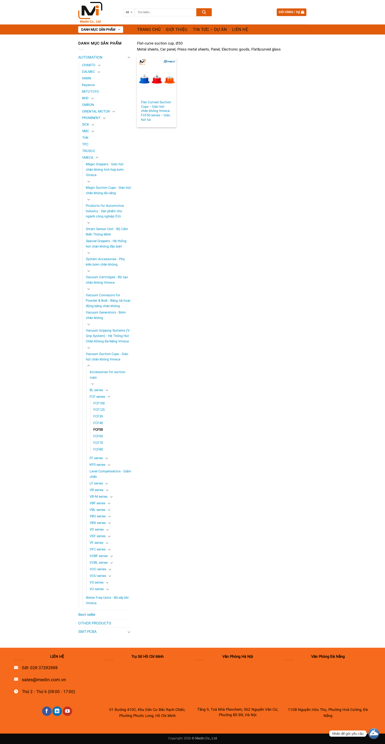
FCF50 (98, 429)
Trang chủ (149, 29)
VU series (97, 589)
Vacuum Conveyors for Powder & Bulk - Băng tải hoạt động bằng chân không (108, 300)
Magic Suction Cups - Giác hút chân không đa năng (108, 190)
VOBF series (99, 556)
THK (85, 138)
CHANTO (88, 65)
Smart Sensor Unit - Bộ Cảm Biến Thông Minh (107, 231)
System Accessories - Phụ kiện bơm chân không (105, 261)
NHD (85, 98)
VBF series (97, 503)
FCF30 (98, 416)
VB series (96, 490)
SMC (85, 131)
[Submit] (204, 12)
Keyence (88, 85)
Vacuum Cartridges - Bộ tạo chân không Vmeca (107, 279)
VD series (97, 529)
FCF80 (98, 449)
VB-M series (98, 496)
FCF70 (98, 443)
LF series (96, 483)
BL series (96, 390)
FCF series (97, 397)
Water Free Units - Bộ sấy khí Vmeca (107, 600)
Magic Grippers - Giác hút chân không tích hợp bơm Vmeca (105, 169)
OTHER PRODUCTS (94, 623)
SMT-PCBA (87, 631)
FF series (96, 458)
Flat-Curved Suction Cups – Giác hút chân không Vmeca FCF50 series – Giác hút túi (156, 111)
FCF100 (99, 403)
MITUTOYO (90, 91)
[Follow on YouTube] (67, 711)
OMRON (88, 105)
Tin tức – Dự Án (210, 29)
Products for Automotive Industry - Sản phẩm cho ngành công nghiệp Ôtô (105, 211)
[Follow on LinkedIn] (57, 711)
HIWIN (86, 78)
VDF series (97, 536)
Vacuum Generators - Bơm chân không (106, 315)
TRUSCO (88, 151)
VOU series (98, 576)
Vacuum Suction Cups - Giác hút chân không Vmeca (107, 356)
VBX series (98, 523)
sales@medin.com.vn (44, 679)
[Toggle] (129, 57)
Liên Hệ (240, 29)
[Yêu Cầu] (373, 733)
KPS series (97, 465)
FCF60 (98, 436)
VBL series (97, 510)
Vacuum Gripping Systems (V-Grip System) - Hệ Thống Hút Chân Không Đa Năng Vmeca (108, 335)
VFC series (97, 549)
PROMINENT (91, 118)
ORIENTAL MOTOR (96, 111)
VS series (96, 582)
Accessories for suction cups (107, 374)
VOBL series (99, 562)
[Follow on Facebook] (47, 711)
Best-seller (86, 614)
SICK (85, 124)
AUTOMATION (90, 57)
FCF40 (98, 423)
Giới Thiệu (176, 29)
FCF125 (99, 410)
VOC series (98, 569)
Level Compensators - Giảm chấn (110, 474)
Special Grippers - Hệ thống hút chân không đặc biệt (106, 243)
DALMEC (88, 72)
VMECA (87, 157)
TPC (85, 144)
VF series (96, 543)
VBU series (98, 516)
